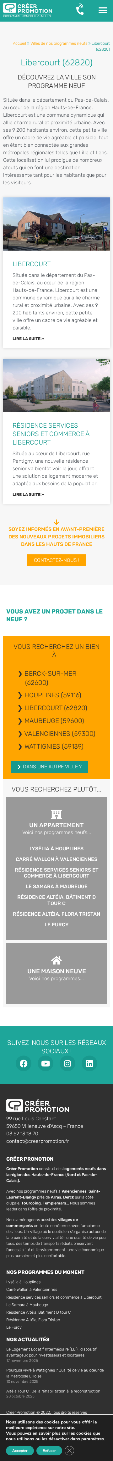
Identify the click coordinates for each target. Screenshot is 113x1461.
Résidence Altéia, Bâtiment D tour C (56, 900)
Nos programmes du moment (45, 1272)
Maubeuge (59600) (54, 721)
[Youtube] (45, 1063)
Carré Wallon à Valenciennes (56, 859)
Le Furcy (57, 925)
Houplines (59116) (52, 695)
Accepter (20, 1450)
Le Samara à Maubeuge (57, 886)
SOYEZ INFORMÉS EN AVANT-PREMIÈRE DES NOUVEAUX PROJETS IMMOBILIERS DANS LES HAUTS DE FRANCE (56, 536)
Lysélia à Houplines (56, 849)
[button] (103, 10)
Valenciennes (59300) (59, 733)
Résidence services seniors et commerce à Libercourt (51, 434)
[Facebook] (23, 1063)
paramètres (92, 1439)
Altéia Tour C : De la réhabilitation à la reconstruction (53, 1391)
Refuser (49, 1450)
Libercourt (32, 264)
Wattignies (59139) (53, 746)
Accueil (19, 43)
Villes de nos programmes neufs (58, 43)
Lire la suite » (28, 338)
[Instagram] (67, 1063)
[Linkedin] (89, 1063)
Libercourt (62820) (55, 708)
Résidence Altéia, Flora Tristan (56, 914)
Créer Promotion (30, 1159)
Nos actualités (28, 1339)
